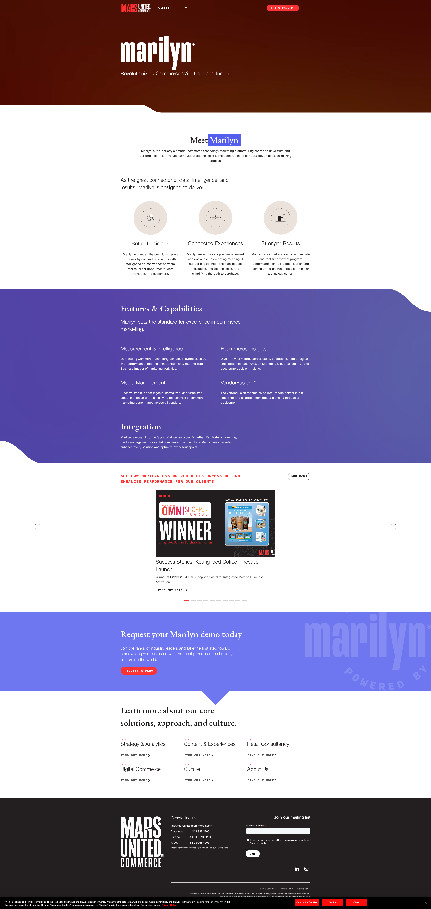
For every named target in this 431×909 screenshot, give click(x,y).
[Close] (425, 902)
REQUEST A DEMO (139, 670)
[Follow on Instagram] (306, 869)
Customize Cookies (306, 903)
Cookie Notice (303, 889)
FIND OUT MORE (170, 590)
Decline (332, 903)
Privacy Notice (169, 905)
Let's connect (283, 8)
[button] (411, 526)
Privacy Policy (287, 889)
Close (356, 903)
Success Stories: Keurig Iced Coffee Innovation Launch (215, 542)
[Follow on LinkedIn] (297, 869)
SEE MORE (299, 476)
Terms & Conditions (268, 889)
